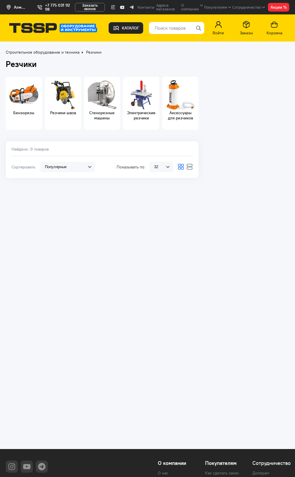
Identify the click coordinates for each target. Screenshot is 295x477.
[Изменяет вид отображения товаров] (181, 167)
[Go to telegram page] (131, 7)
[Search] (197, 28)
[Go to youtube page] (122, 7)
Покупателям (221, 463)
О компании (172, 463)
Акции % (279, 7)
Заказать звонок (90, 7)
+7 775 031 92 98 (57, 7)
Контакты (146, 7)
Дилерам (260, 473)
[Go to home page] (53, 28)
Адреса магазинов (165, 7)
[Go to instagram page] (113, 7)
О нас (163, 473)
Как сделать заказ (222, 473)
